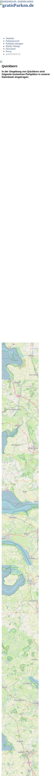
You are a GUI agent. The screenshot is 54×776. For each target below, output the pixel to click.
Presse (9, 51)
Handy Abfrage (13, 46)
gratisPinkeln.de (13, 54)
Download (10, 49)
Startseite (10, 38)
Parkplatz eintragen (14, 43)
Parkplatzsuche (12, 41)
